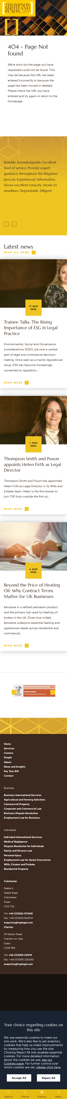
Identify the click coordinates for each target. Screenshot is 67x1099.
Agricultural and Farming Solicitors (24, 799)
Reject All (48, 1078)
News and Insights (14, 766)
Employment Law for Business (22, 817)
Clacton (8, 927)
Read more (13, 382)
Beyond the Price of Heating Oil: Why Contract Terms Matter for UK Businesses (32, 590)
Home (7, 743)
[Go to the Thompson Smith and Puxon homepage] (17, 8)
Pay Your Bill (11, 771)
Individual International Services (23, 837)
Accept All (19, 1078)
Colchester (10, 881)
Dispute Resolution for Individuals (24, 846)
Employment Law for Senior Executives (27, 859)
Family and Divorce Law (18, 850)
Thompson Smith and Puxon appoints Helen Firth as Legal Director (32, 464)
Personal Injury (12, 855)
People (8, 757)
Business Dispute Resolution (21, 813)
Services (9, 748)
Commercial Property (17, 804)
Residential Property (16, 868)
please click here (48, 1067)
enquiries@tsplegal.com (18, 922)
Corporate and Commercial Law (22, 808)
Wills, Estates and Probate (19, 864)
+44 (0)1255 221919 (20, 955)
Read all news (17, 252)
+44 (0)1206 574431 (21, 913)
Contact (8, 775)
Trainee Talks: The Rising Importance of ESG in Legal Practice (31, 327)
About (7, 762)
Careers (8, 752)
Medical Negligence (15, 841)
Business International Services (22, 795)
